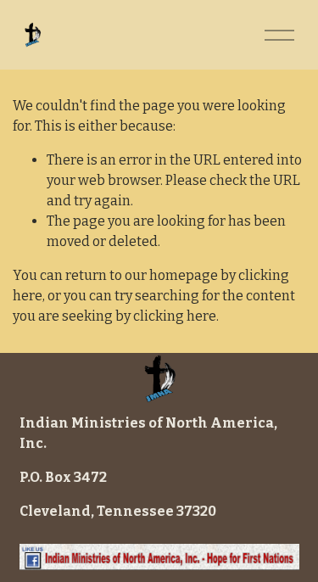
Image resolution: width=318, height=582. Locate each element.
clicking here (174, 316)
